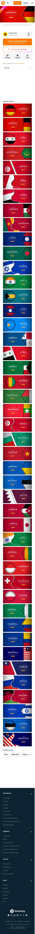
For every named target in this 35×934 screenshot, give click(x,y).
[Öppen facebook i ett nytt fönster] (8, 914)
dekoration (15, 754)
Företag (5, 807)
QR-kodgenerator (8, 824)
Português (6, 891)
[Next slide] (28, 754)
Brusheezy (6, 797)
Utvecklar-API (7, 814)
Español (5, 887)
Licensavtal (6, 835)
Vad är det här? (20, 63)
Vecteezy (5, 800)
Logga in (25, 3)
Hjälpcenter (6, 863)
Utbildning (6, 811)
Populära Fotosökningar (10, 849)
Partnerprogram (8, 842)
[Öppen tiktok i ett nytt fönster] (20, 914)
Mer (4, 901)
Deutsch (5, 894)
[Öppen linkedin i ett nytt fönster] (14, 914)
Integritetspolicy (19, 926)
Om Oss (5, 870)
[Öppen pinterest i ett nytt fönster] (17, 914)
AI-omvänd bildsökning (10, 817)
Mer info (7, 67)
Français (5, 898)
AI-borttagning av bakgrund (12, 821)
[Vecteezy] (3, 3)
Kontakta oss (7, 866)
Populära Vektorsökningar (11, 845)
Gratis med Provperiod (17, 42)
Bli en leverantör (8, 873)
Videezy (5, 804)
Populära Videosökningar (11, 852)
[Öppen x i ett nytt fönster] (23, 914)
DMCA (5, 838)
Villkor (11, 926)
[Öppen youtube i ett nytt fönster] (26, 914)
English (5, 884)
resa (5, 754)
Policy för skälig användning (17, 927)
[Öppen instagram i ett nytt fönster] (11, 914)
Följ (29, 35)
